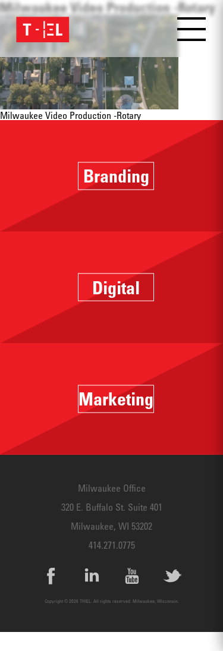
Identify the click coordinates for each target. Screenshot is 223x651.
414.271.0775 (112, 545)
